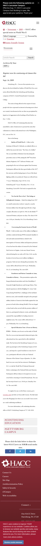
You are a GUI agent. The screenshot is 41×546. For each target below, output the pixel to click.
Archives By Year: (10, 63)
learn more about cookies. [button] (13, 537)
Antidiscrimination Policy (13, 484)
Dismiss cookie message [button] (13, 542)
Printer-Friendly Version (14, 43)
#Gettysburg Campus (14, 430)
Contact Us (7, 473)
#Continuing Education (14, 421)
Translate (10, 39)
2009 (21, 30)
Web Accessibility (9, 496)
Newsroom (12, 30)
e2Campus (7, 492)
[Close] (38, 3)
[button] (37, 23)
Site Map (6, 480)
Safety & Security (9, 488)
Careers (6, 477)
